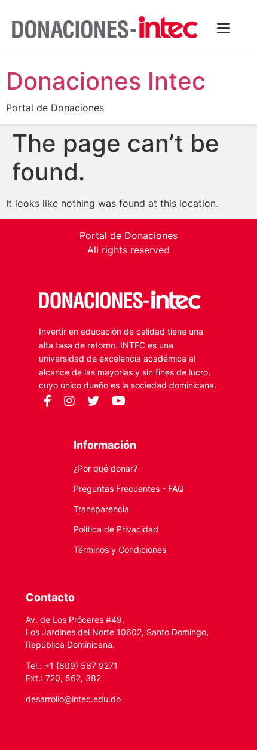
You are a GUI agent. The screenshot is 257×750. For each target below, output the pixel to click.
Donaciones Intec (106, 81)
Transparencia (101, 509)
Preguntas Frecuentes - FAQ (129, 488)
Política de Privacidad (116, 529)
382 (93, 678)
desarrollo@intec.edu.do (73, 699)
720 (52, 678)
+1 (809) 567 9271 (81, 665)
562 (73, 678)
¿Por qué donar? (105, 468)
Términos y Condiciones (120, 549)
